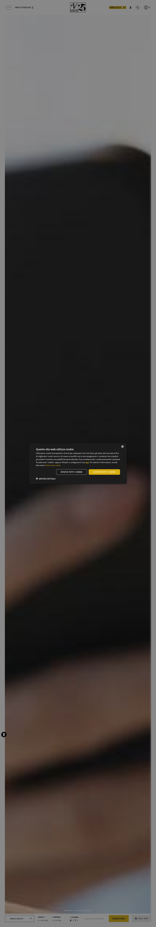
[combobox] (122, 446)
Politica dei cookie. (53, 465)
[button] (46, 478)
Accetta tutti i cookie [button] (104, 472)
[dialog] (78, 463)
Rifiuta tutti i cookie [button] (71, 472)
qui (87, 462)
